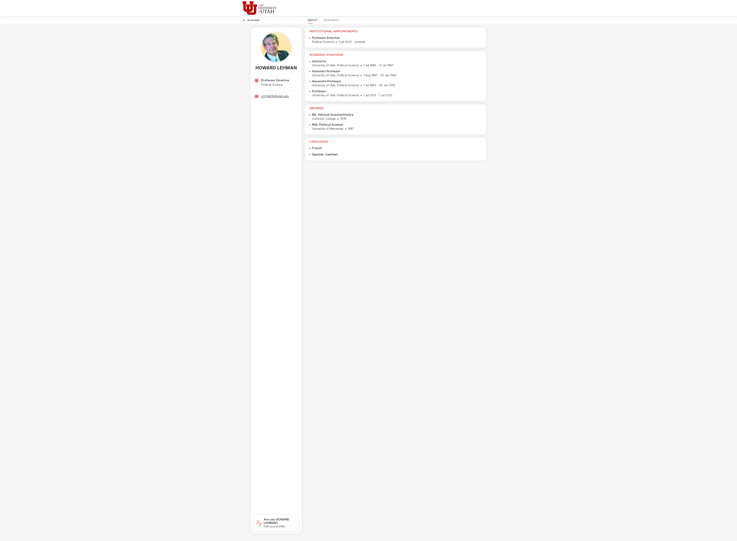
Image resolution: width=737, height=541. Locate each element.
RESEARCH (331, 20)
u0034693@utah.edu (275, 96)
